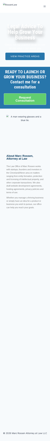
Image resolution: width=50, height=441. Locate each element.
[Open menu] (44, 6)
